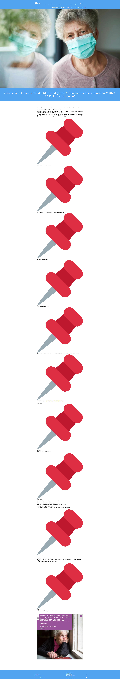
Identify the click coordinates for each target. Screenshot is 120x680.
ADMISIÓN (45, 4)
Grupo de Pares (64, 4)
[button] (49, 4)
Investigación (75, 4)
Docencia (70, 4)
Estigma (59, 4)
